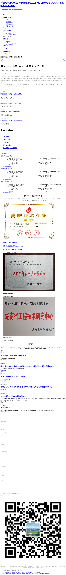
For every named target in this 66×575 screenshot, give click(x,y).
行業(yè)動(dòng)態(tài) (11, 42)
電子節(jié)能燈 (7, 145)
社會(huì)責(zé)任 (9, 26)
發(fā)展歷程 (8, 21)
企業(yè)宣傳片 (9, 25)
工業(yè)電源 (6, 139)
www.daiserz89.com (7, 495)
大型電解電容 (6, 136)
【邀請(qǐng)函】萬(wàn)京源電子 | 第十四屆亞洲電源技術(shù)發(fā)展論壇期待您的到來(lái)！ (27, 387)
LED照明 (5, 142)
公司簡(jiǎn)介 (9, 19)
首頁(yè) (5, 14)
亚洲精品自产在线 (24, 573)
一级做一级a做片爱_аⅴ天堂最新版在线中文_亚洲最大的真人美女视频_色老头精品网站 (20, 572)
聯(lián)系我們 (7, 51)
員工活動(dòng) (9, 44)
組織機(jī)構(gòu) (9, 22)
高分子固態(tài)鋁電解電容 (10, 148)
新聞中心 (5, 39)
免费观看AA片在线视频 (6, 573)
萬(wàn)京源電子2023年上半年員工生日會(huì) (13, 396)
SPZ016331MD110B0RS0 (6, 168)
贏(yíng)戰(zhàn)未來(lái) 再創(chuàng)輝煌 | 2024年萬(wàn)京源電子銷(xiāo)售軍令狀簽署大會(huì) (27, 366)
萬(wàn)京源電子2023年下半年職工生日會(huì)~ (13, 376)
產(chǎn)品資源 (9, 33)
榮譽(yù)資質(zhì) (9, 24)
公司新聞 (8, 41)
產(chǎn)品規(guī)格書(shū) (11, 34)
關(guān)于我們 (7, 17)
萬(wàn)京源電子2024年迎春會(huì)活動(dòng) (13, 355)
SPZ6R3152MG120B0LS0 (6, 181)
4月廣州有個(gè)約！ (6, 407)
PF (4, 150)
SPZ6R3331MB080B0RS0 (6, 155)
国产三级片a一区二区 (33, 573)
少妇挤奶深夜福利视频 (44, 573)
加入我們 (5, 48)
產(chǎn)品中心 (7, 30)
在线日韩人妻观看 (16, 573)
